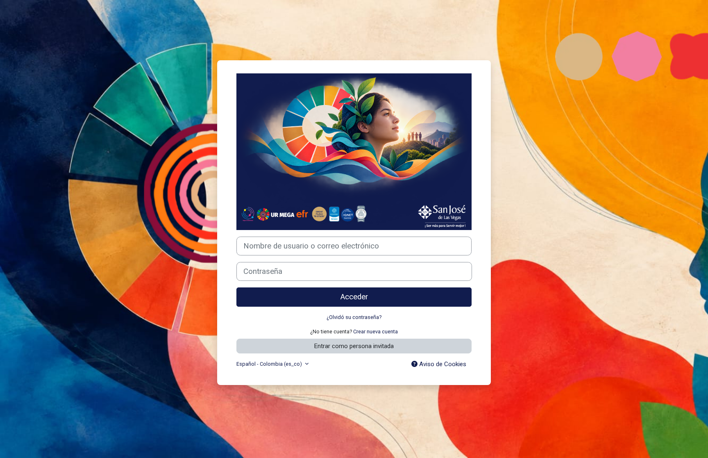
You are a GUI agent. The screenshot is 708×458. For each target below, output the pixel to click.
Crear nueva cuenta (375, 331)
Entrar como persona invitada (354, 346)
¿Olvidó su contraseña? (354, 317)
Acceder (354, 296)
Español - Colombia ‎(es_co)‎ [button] (269, 364)
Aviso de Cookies (442, 364)
